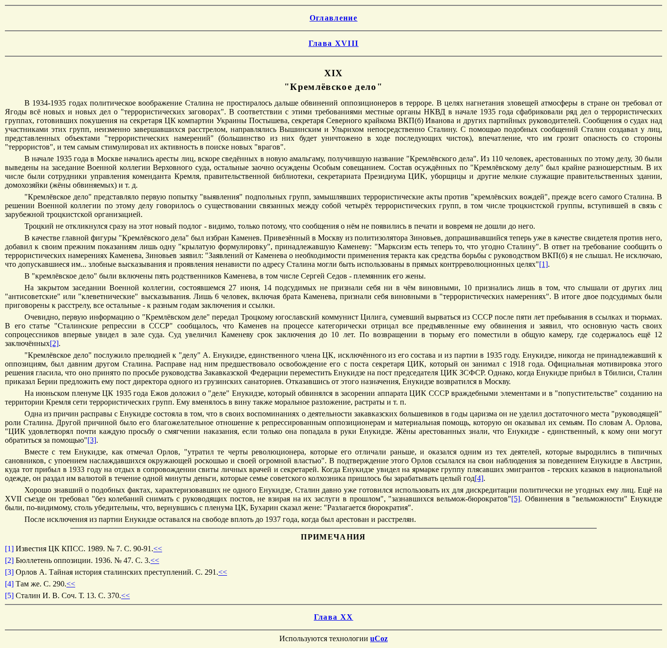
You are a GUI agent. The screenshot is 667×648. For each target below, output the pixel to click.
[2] (54, 343)
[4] (479, 478)
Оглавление (333, 18)
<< (157, 548)
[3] (91, 440)
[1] (543, 264)
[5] (515, 499)
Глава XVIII (334, 43)
